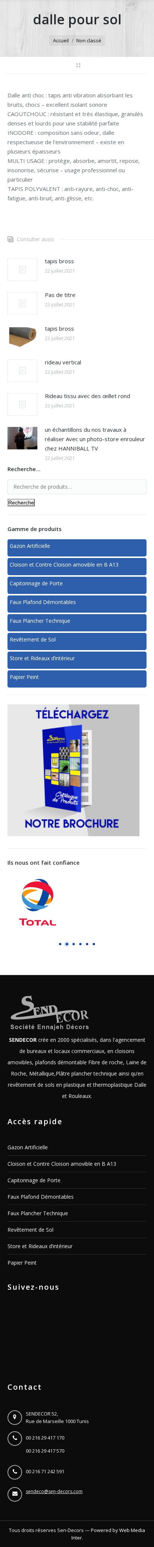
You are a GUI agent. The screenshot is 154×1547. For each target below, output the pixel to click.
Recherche (21, 503)
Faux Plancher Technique (37, 1213)
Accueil (61, 40)
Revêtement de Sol (30, 1229)
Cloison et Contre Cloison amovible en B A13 (61, 1163)
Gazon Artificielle (27, 1147)
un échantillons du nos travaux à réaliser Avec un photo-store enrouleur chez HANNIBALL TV (95, 439)
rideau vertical (63, 362)
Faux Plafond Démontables (40, 1196)
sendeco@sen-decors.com (54, 1491)
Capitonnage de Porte (34, 1180)
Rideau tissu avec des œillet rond (87, 396)
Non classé (88, 40)
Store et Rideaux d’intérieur (40, 1246)
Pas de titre (60, 294)
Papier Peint (22, 1262)
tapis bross (59, 261)
